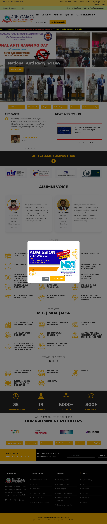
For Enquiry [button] (57, 279)
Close (46, 279)
